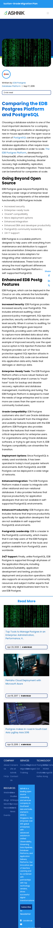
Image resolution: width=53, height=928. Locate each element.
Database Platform (11, 86)
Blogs (6, 800)
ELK (38, 768)
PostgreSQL (20, 137)
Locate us (27, 920)
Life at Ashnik (13, 770)
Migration (23, 768)
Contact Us (13, 778)
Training (23, 772)
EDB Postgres (19, 82)
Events (7, 815)
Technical (29, 765)
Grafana (40, 772)
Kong (45, 776)
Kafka (39, 776)
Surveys (13, 803)
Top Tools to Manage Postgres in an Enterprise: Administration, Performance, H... (25, 635)
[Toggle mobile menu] (48, 13)
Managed (29, 768)
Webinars (7, 792)
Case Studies (13, 794)
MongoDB (46, 772)
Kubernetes (46, 765)
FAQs (6, 776)
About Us (7, 767)
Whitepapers (13, 800)
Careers (13, 765)
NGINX (46, 768)
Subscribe (26, 907)
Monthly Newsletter (7, 805)
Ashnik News (13, 809)
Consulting (23, 765)
